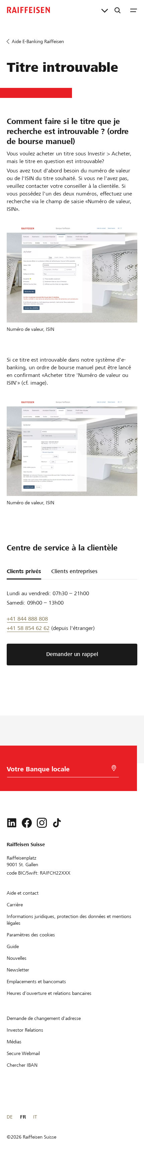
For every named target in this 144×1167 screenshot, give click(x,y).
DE (9, 1117)
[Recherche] (118, 10)
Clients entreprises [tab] (74, 571)
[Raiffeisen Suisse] (28, 10)
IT (35, 1117)
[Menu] (133, 10)
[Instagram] (42, 823)
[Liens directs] (105, 10)
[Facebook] (27, 823)
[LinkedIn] (12, 823)
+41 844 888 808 (27, 619)
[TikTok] (57, 823)
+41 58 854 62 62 (28, 628)
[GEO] (114, 768)
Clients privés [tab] (24, 571)
